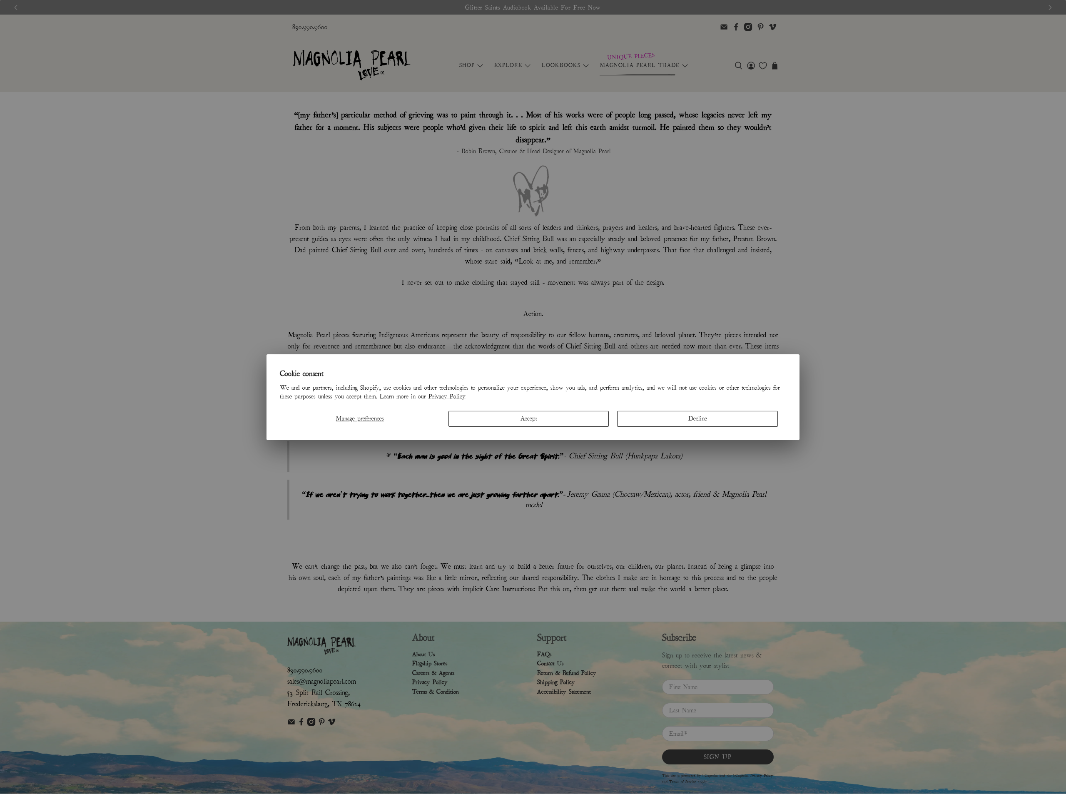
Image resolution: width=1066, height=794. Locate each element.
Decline (697, 418)
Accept (529, 418)
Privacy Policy (447, 396)
